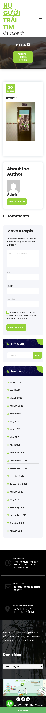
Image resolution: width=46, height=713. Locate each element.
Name (10, 272)
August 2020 (16, 491)
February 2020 (17, 507)
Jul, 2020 (10, 88)
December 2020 (18, 460)
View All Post (16, 201)
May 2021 (15, 437)
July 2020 (15, 499)
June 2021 (15, 429)
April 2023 (15, 390)
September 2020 (18, 484)
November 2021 (18, 413)
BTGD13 (23, 56)
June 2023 (15, 382)
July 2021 (14, 421)
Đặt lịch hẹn (23, 710)
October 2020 (17, 476)
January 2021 (17, 452)
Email (9, 285)
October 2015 (17, 523)
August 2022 (16, 405)
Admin (13, 194)
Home (23, 53)
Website (10, 299)
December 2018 (18, 515)
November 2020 (18, 468)
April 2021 (15, 444)
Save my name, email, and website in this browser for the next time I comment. (21, 315)
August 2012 (16, 530)
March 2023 (16, 398)
